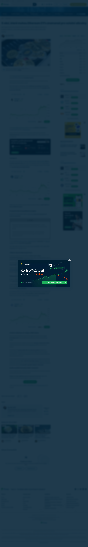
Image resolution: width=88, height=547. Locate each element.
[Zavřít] (69, 260)
